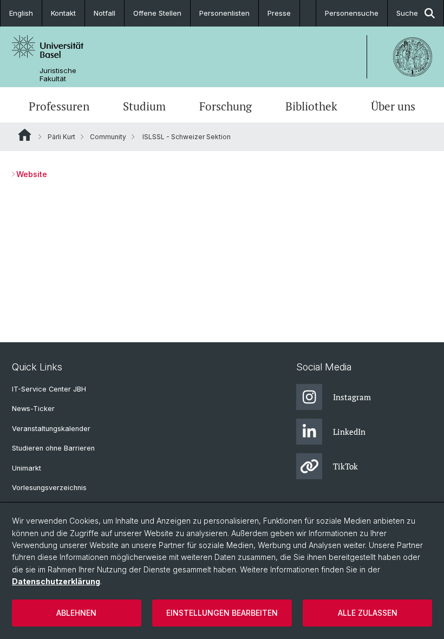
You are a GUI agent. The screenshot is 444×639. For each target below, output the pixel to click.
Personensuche (351, 13)
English (21, 13)
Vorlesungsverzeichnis (49, 488)
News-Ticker (33, 409)
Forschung (225, 106)
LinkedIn (349, 431)
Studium (144, 106)
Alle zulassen (367, 612)
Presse (279, 13)
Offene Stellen (157, 13)
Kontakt (63, 13)
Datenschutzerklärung (56, 581)
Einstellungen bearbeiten (222, 612)
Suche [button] (407, 13)
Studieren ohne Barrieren (53, 448)
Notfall (104, 13)
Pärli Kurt (61, 137)
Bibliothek (311, 106)
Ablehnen (76, 612)
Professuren (59, 106)
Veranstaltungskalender (51, 429)
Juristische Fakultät (58, 75)
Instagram (352, 397)
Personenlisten (224, 13)
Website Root (24, 135)
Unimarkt (26, 468)
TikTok (345, 466)
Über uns (393, 106)
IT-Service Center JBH (49, 389)
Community (108, 137)
